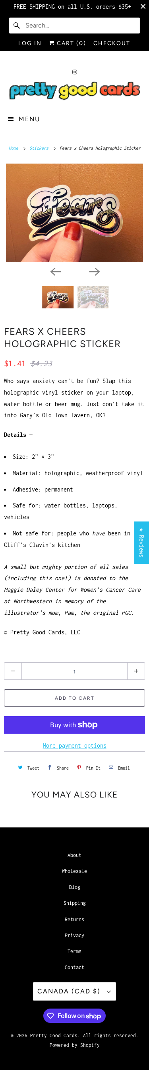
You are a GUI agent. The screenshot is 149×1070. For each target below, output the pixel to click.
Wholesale (74, 871)
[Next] (94, 271)
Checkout (111, 43)
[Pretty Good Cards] (74, 91)
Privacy (74, 935)
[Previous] (55, 271)
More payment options (74, 745)
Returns (74, 919)
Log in (30, 43)
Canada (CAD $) (70, 991)
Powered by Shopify (75, 1045)
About (74, 855)
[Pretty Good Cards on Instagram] (75, 72)
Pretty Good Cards (53, 1035)
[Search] (17, 26)
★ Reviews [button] (141, 542)
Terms (74, 951)
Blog (74, 887)
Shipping (75, 903)
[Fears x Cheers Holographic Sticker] (74, 213)
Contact (74, 967)
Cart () (70, 43)
